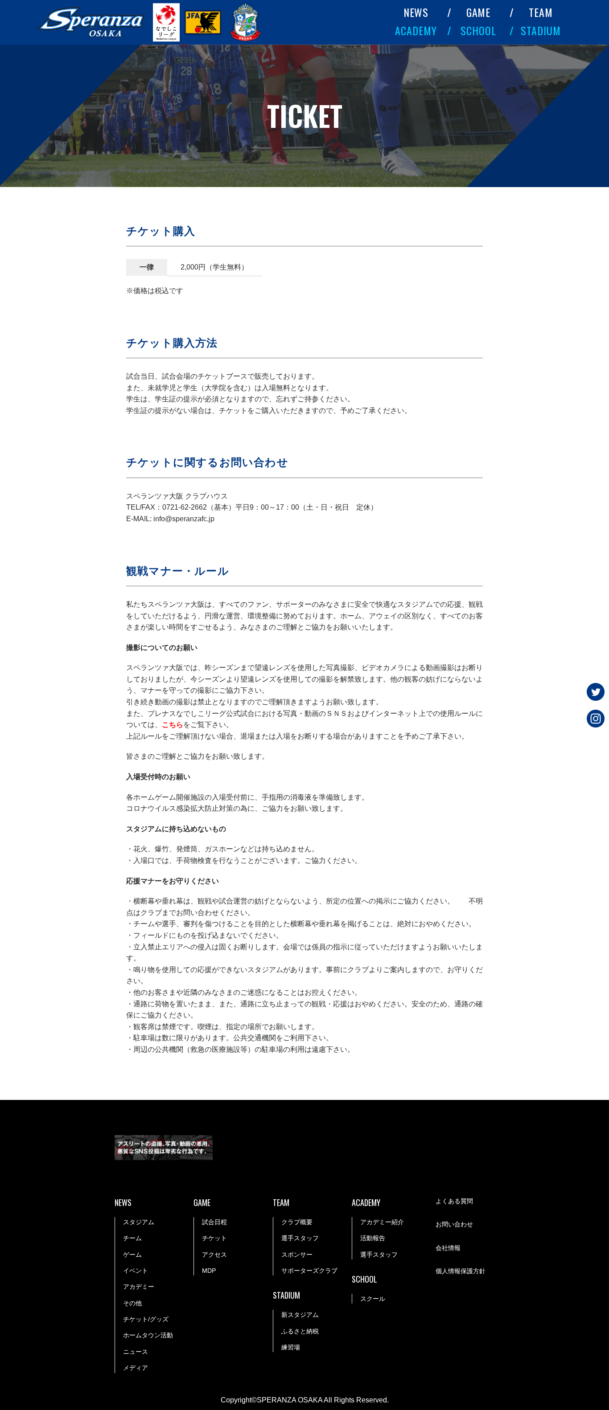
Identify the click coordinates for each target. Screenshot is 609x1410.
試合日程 (214, 1222)
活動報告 (372, 1238)
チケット (214, 1238)
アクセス (214, 1254)
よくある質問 (454, 1201)
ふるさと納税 (300, 1331)
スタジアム (138, 1222)
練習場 (290, 1347)
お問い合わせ (454, 1224)
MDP (209, 1270)
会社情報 (448, 1247)
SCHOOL (478, 30)
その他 (132, 1303)
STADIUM (541, 30)
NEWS (416, 12)
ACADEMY (416, 30)
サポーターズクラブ (309, 1270)
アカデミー (138, 1286)
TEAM (541, 12)
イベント (135, 1270)
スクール (372, 1298)
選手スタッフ (300, 1238)
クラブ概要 (297, 1222)
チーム (132, 1238)
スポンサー (297, 1254)
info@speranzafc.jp (183, 519)
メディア (135, 1367)
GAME (478, 12)
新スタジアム (300, 1314)
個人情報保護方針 (461, 1271)
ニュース (135, 1351)
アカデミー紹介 (382, 1222)
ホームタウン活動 (148, 1335)
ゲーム (132, 1254)
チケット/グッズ (146, 1319)
